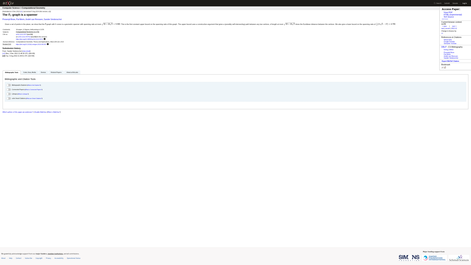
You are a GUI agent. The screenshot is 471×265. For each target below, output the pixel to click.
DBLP (444, 47)
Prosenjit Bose (8, 19)
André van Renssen (34, 19)
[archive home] (8, 3)
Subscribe (28, 258)
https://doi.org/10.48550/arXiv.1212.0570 (29, 39)
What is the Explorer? (34, 85)
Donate (455, 3)
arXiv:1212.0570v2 (24, 37)
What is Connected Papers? (33, 89)
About (3, 258)
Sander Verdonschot (53, 19)
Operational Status (73, 258)
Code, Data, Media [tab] (29, 72)
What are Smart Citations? (34, 98)
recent (447, 28)
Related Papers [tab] (56, 72)
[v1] (3, 53)
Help (10, 258)
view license (445, 19)
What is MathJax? (53, 112)
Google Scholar (449, 42)
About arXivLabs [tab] (72, 72)
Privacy (48, 258)
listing (446, 50)
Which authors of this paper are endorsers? (17, 112)
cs (442, 33)
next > (454, 26)
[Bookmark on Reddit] (445, 68)
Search (438, 3)
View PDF (448, 12)
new (442, 28)
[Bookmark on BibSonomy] (442, 68)
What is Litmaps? (23, 94)
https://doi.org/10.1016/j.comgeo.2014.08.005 (31, 44)
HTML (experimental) (453, 15)
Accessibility (58, 258)
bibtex (451, 50)
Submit (447, 3)
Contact (18, 258)
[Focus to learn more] (44, 39)
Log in (464, 3)
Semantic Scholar (450, 43)
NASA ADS (448, 40)
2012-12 (454, 28)
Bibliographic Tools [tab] (11, 72)
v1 (21, 11)
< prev (444, 26)
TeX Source (449, 17)
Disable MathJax (40, 112)
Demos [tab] (43, 72)
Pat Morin (20, 19)
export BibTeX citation (450, 61)
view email (26, 51)
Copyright (39, 258)
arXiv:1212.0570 (21, 34)
